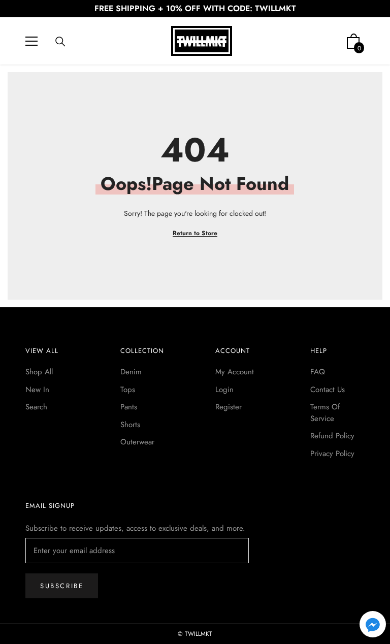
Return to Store (195, 233)
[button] (373, 624)
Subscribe (61, 586)
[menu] (31, 41)
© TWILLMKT (195, 633)
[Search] (60, 42)
